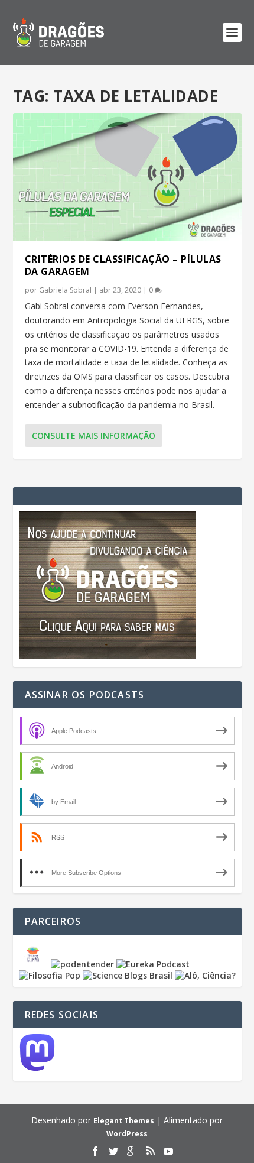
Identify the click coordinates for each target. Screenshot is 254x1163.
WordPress (127, 1134)
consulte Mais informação (93, 435)
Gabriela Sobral (65, 290)
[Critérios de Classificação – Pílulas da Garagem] (127, 177)
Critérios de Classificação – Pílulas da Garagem (123, 265)
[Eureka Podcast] (153, 964)
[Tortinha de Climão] (35, 964)
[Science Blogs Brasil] (127, 975)
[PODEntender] (82, 964)
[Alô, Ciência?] (205, 975)
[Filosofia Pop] (49, 975)
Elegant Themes (123, 1121)
